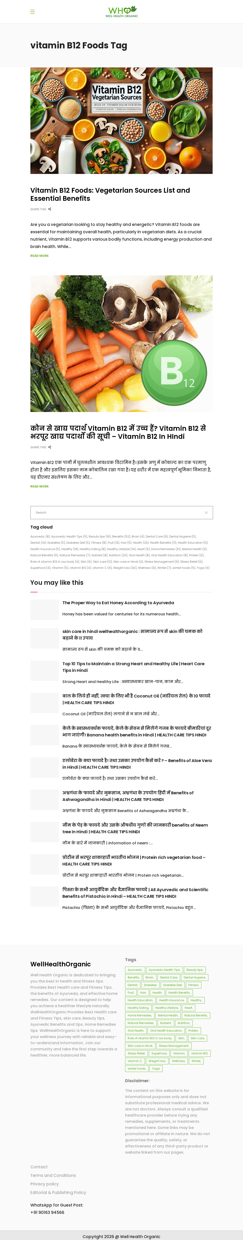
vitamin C (102, 568)
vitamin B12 (80, 568)
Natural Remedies (75, 555)
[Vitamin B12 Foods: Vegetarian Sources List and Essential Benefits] (121, 120)
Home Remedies (166, 549)
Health (141, 543)
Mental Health (194, 549)
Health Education (193, 543)
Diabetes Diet (78, 543)
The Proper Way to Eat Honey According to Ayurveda (118, 603)
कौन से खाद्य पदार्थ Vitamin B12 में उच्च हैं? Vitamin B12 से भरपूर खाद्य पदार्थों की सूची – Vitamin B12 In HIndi (118, 432)
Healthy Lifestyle (121, 549)
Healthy (69, 549)
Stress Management (162, 562)
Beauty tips (100, 536)
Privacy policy (44, 1184)
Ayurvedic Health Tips (69, 536)
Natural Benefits (44, 555)
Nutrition (118, 555)
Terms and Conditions (53, 1175)
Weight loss (125, 568)
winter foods (184, 568)
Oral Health (139, 555)
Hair (126, 543)
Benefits (121, 536)
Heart (143, 549)
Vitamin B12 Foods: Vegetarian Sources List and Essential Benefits (110, 194)
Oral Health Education (169, 555)
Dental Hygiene (182, 536)
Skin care (102, 562)
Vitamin (60, 568)
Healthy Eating (93, 549)
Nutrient (99, 555)
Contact (39, 1167)
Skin (86, 562)
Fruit (113, 543)
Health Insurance (45, 549)
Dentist (38, 543)
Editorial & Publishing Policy (58, 1192)
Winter (164, 568)
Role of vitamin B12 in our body (54, 562)
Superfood (40, 568)
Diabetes (56, 543)
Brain (138, 536)
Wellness (147, 568)
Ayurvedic (40, 536)
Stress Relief (191, 562)
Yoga (203, 568)
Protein (196, 555)
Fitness (98, 543)
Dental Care (157, 536)
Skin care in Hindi (128, 562)
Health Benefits (163, 543)
